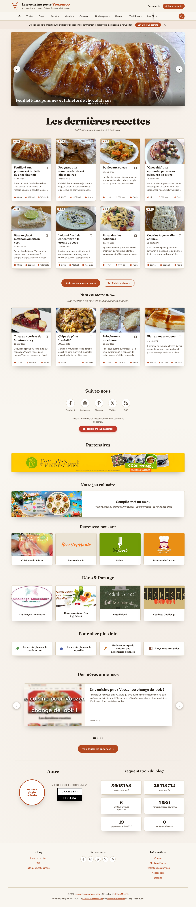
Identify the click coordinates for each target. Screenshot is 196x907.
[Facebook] (83, 859)
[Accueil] (19, 16)
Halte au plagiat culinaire (38, 868)
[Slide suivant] (179, 69)
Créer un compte (173, 6)
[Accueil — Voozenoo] (15, 6)
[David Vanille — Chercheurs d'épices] (98, 462)
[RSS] (113, 859)
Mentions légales (158, 863)
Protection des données (158, 868)
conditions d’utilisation (116, 899)
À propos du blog (38, 858)
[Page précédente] (16, 705)
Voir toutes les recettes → (81, 283)
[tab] (88, 103)
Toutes (29, 16)
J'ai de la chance (121, 283)
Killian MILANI (121, 894)
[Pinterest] (98, 859)
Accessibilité (158, 873)
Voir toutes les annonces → (98, 748)
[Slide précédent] (16, 69)
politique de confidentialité (92, 899)
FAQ (38, 863)
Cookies (158, 878)
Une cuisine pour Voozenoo (87, 894)
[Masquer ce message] (164, 24)
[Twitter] (105, 859)
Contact (158, 858)
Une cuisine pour (45, 4)
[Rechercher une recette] (182, 16)
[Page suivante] (179, 705)
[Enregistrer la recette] (47, 168)
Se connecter (154, 6)
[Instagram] (91, 859)
